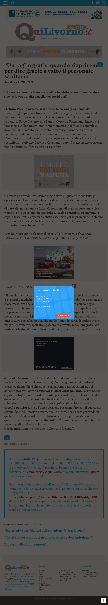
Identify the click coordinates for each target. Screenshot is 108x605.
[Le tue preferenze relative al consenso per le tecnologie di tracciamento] (103, 600)
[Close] (74, 286)
